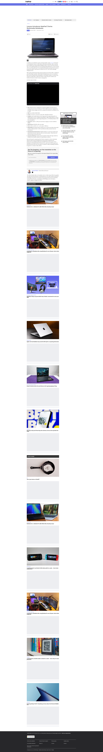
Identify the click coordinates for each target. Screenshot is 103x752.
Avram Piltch (33, 30)
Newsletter (57, 34)
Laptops (28, 23)
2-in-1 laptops (36, 20)
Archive (53, 743)
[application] (43, 94)
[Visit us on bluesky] (61, 1)
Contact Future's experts (43, 741)
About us (40, 743)
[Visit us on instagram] (63, 1)
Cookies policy (66, 741)
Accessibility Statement (31, 743)
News (28, 30)
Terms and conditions (31, 741)
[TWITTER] (33, 172)
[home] (26, 4)
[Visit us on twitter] (60, 1)
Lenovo (51, 62)
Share (29, 34)
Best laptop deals (68, 20)
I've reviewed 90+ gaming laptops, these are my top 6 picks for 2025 (68, 137)
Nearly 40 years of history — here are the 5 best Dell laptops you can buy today (69, 126)
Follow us (51, 34)
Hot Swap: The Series (58, 20)
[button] (76, 1)
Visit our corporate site (66, 733)
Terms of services (42, 160)
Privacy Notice (32, 161)
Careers (65, 743)
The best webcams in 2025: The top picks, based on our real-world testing (69, 132)
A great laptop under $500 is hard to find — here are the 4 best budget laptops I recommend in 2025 (68, 121)
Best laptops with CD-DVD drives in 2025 (68, 142)
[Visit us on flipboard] (65, 1)
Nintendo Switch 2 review (46, 20)
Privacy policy (54, 741)
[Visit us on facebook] (58, 1)
